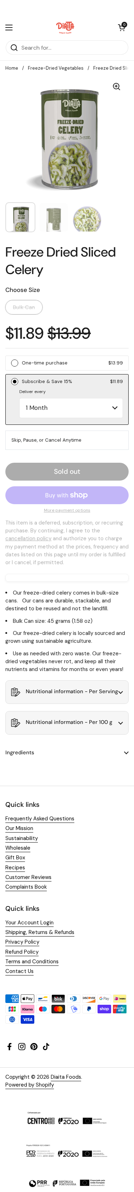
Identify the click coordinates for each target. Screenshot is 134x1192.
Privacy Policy (22, 941)
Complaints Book (26, 886)
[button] (121, 27)
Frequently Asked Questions (39, 818)
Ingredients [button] (19, 752)
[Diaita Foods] (65, 27)
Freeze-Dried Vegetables (56, 68)
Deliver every (32, 391)
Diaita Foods (66, 1077)
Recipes (15, 867)
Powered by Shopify (29, 1084)
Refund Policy (22, 951)
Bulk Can (24, 307)
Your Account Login (29, 922)
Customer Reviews (28, 877)
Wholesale (17, 847)
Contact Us (19, 971)
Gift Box (15, 857)
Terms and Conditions (32, 961)
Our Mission (19, 828)
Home (11, 68)
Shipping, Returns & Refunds (39, 932)
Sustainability (21, 838)
